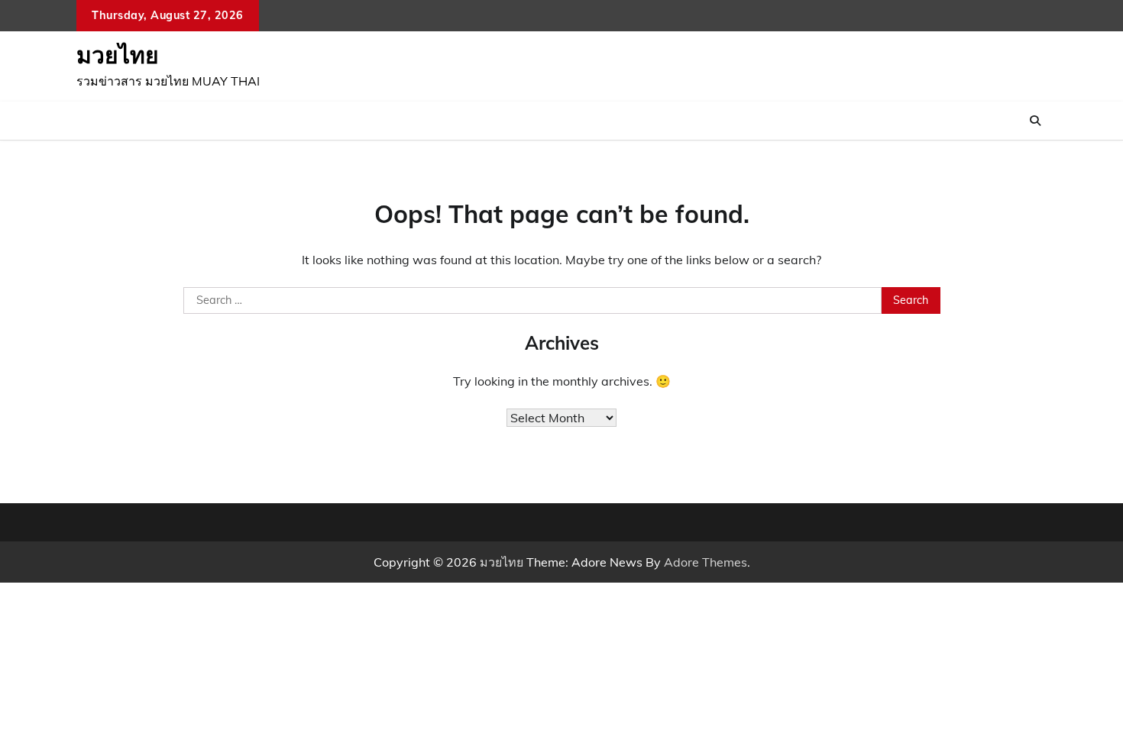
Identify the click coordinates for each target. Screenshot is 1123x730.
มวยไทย (117, 54)
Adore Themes (705, 562)
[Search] (1035, 120)
